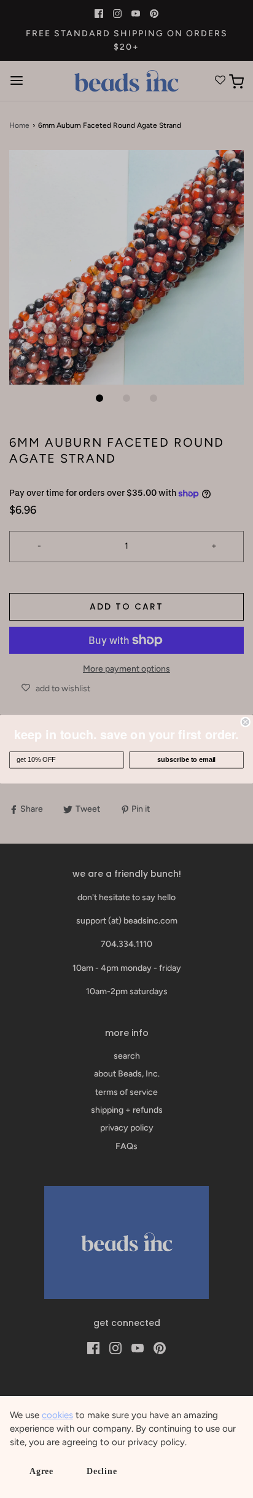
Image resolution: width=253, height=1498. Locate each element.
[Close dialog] (245, 722)
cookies (57, 1415)
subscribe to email (186, 760)
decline (102, 1471)
